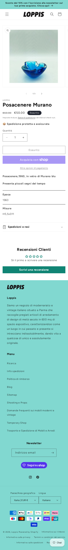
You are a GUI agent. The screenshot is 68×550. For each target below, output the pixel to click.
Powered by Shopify (28, 532)
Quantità (7, 130)
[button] (7, 14)
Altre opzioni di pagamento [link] (34, 168)
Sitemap (12, 394)
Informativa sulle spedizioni (29, 542)
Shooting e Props (17, 402)
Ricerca (11, 363)
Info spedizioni (15, 371)
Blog (9, 387)
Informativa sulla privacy (18, 537)
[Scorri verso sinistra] (26, 94)
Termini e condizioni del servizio (49, 537)
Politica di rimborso (18, 379)
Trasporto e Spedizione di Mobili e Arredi (31, 430)
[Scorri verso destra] (42, 94)
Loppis (15, 532)
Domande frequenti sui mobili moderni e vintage (30, 412)
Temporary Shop (16, 422)
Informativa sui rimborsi (53, 532)
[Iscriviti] (52, 453)
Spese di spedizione (26, 117)
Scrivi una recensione (34, 269)
